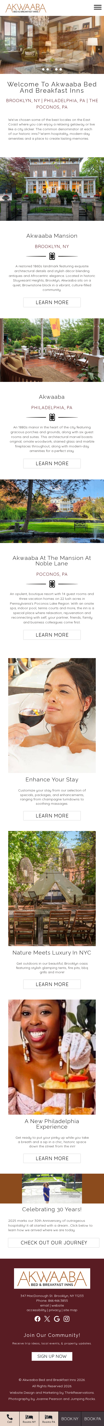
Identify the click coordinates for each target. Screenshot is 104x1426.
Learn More (52, 302)
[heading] (52, 95)
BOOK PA (92, 1419)
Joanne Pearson (49, 1399)
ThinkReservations (79, 1392)
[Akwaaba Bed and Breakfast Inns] (26, 9)
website (58, 1305)
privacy (55, 1310)
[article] (52, 189)
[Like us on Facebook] (37, 1319)
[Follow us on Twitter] (47, 1319)
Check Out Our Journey (54, 1243)
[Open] (98, 7)
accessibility (36, 1310)
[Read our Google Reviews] (57, 1319)
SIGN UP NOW (52, 1356)
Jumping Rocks (82, 1399)
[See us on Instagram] (66, 1319)
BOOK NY (69, 1419)
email (44, 1305)
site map (70, 1310)
